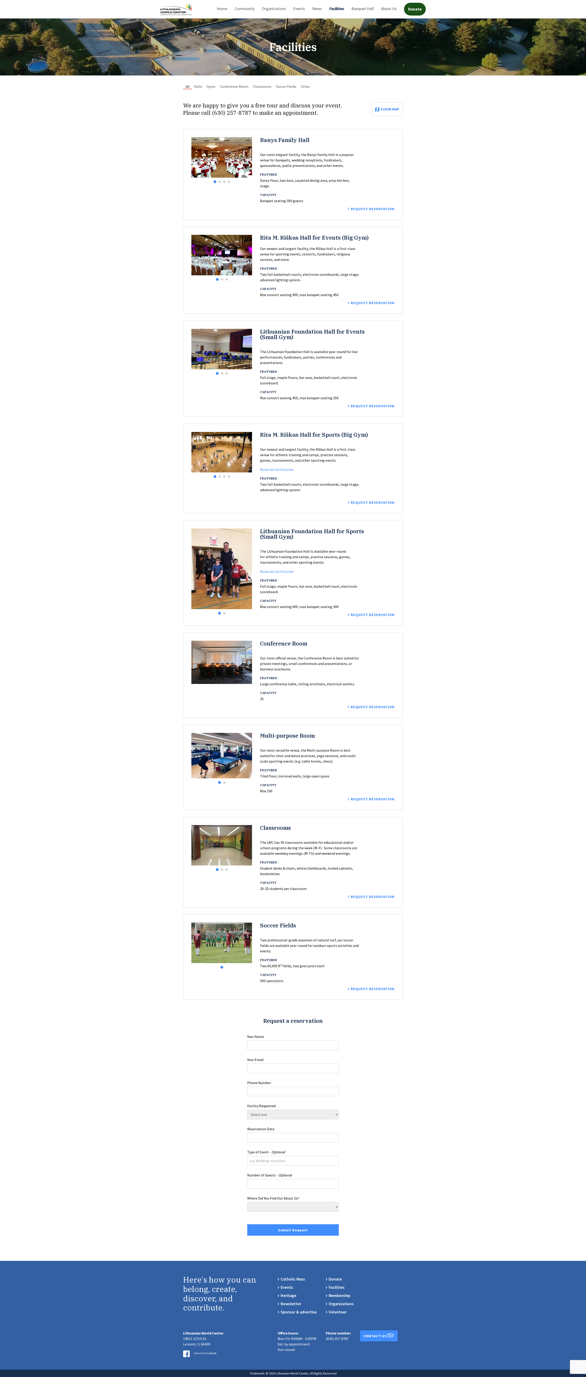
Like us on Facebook (205, 1353)
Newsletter (291, 1303)
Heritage (288, 1295)
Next (248, 157)
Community (245, 8)
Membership (339, 1295)
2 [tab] (220, 182)
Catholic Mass (293, 1279)
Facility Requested (261, 1106)
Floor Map (390, 109)
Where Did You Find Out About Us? (273, 1198)
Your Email (255, 1059)
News (317, 8)
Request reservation (373, 208)
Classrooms (262, 86)
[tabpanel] (221, 157)
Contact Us (376, 1336)
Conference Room (234, 86)
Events (299, 8)
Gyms (211, 86)
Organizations (274, 8)
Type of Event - (266, 1152)
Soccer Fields (286, 86)
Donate (415, 9)
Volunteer (338, 1312)
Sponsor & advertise (299, 1312)
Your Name (255, 1036)
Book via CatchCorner (277, 469)
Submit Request (293, 1230)
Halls (198, 86)
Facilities (336, 8)
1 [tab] (215, 181)
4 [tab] (229, 182)
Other (305, 86)
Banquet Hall (362, 8)
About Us (389, 8)
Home (222, 8)
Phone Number (259, 1082)
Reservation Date (260, 1129)
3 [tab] (224, 182)
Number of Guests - (269, 1175)
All (187, 86)
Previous (194, 157)
